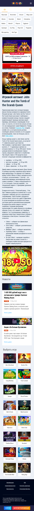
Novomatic (13, 14)
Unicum (21, 14)
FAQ (25, 482)
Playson (18, 23)
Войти (7, 508)
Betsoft (10, 23)
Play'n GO (20, 28)
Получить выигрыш (25, 485)
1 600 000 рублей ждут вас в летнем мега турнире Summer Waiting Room (15, 295)
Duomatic (11, 19)
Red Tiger (14, 32)
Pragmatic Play (19, 128)
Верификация (10, 482)
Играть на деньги (17, 66)
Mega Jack (29, 14)
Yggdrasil (25, 23)
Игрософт (4, 14)
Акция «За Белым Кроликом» (15, 327)
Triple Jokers (9, 136)
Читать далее (8, 312)
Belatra (3, 23)
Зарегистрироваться (21, 508)
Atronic (4, 19)
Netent (19, 19)
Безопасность (10, 489)
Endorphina (27, 19)
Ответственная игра (10, 485)
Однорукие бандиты (25, 489)
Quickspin (4, 28)
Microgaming (5, 32)
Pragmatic (28, 28)
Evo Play (12, 28)
